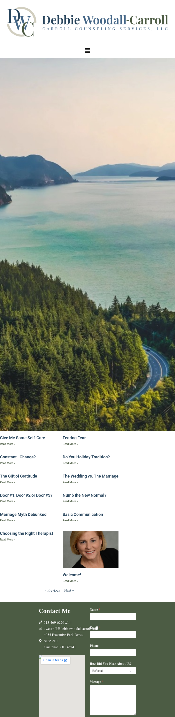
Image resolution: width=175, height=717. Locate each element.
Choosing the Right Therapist (26, 533)
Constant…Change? (18, 457)
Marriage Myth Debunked (23, 514)
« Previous (52, 590)
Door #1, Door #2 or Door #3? (26, 495)
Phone (94, 645)
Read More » (7, 444)
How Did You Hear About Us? (110, 663)
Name (95, 609)
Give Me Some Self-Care (22, 437)
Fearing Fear (74, 437)
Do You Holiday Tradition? (86, 457)
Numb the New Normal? (84, 495)
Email (95, 627)
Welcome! (72, 574)
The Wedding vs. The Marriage (90, 476)
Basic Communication (83, 514)
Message (96, 681)
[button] (87, 51)
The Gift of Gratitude (18, 476)
